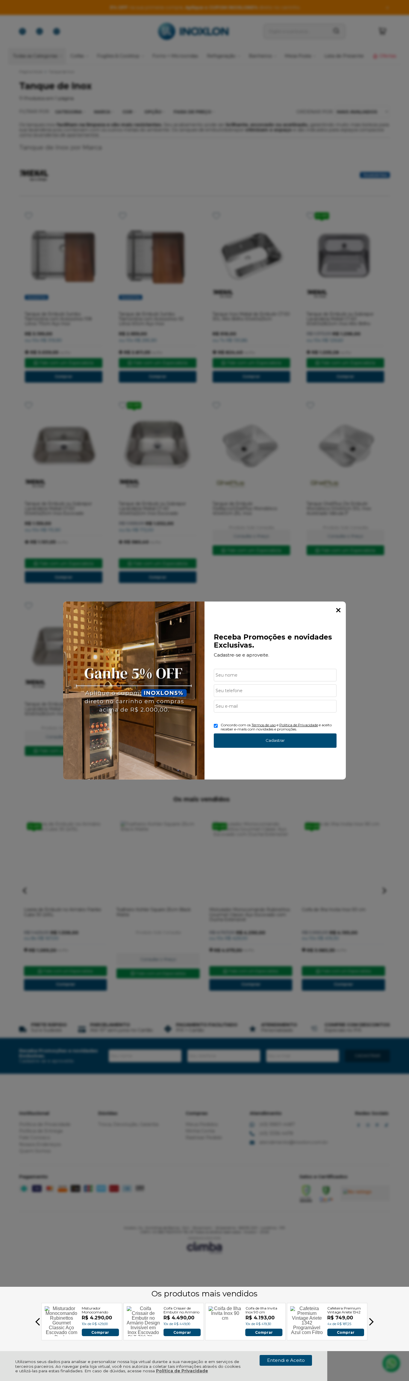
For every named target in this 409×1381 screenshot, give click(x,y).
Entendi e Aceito (286, 1360)
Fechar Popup (338, 610)
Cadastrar (275, 740)
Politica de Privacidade (298, 725)
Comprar (100, 1332)
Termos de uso (264, 725)
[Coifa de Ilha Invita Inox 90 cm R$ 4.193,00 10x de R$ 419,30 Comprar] (225, 1334)
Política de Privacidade (182, 1370)
